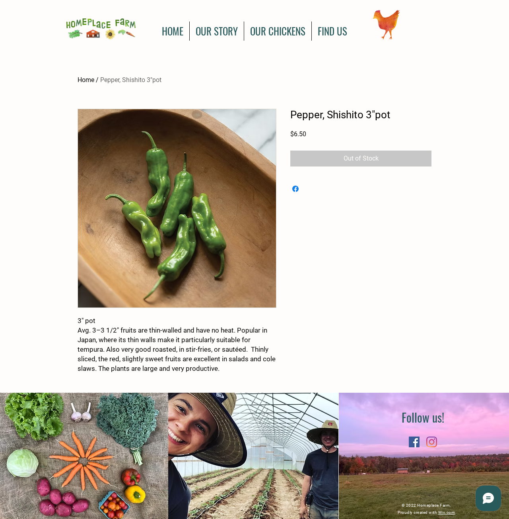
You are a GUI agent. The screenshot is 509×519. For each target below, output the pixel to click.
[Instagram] (431, 442)
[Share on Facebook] (295, 189)
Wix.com (446, 512)
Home (86, 80)
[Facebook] (414, 442)
